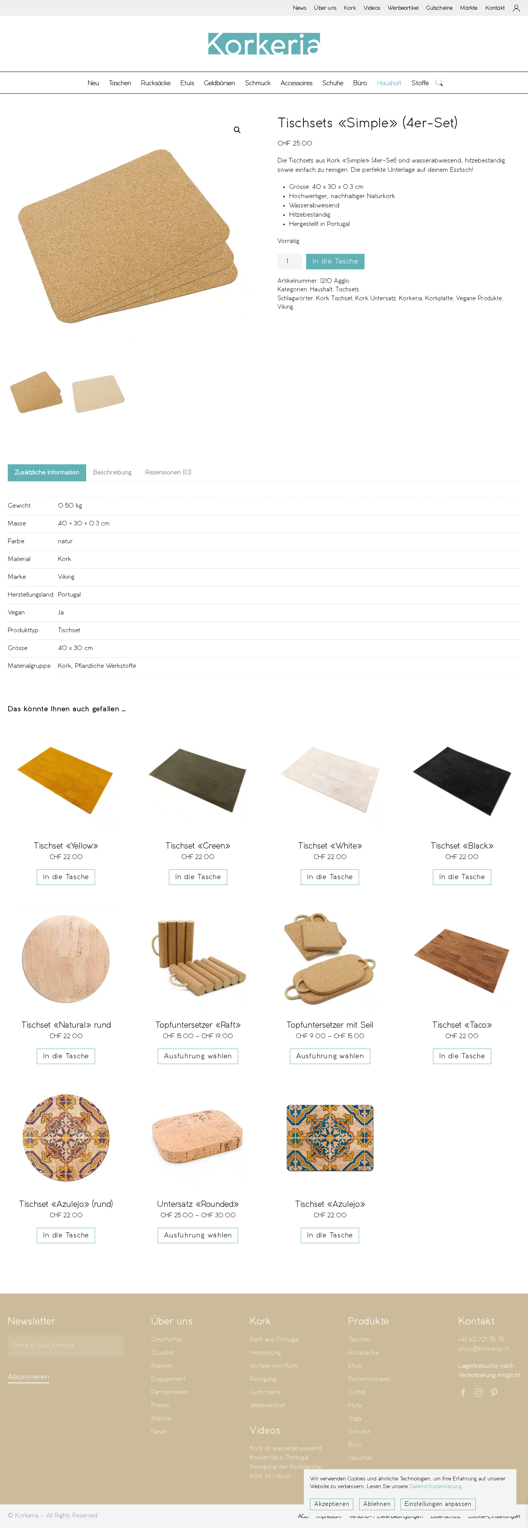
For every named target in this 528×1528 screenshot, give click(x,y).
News (300, 7)
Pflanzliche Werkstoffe (105, 666)
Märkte (468, 7)
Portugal (69, 595)
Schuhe (359, 1432)
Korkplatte (439, 298)
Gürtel (356, 1392)
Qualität (162, 1353)
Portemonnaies (369, 1379)
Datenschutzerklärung (435, 1486)
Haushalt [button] (389, 83)
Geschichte (166, 1340)
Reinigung (263, 1379)
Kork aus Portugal (274, 1340)
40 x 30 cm (75, 648)
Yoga (354, 1419)
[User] (516, 8)
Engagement (168, 1379)
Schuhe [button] (332, 83)
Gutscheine (439, 7)
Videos (372, 7)
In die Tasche (335, 261)
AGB (303, 1516)
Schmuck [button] (258, 83)
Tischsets (347, 290)
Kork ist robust (270, 1476)
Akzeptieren (331, 1504)
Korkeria (410, 298)
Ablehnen (376, 1504)
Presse (160, 1405)
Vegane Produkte (479, 298)
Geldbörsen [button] (219, 83)
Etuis (354, 1366)
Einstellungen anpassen (438, 1504)
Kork (350, 7)
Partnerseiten (169, 1392)
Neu (93, 83)
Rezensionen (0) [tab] (168, 473)
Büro (355, 1445)
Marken (162, 1366)
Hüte (355, 1405)
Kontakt (495, 7)
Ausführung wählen (198, 1056)
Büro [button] (360, 83)
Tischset (69, 630)
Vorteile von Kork (274, 1366)
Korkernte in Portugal (279, 1458)
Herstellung (265, 1353)
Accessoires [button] (296, 83)
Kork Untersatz (375, 298)
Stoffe (420, 83)
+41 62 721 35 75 (481, 1340)
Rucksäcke (155, 83)
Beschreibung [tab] (112, 473)
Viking (285, 307)
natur (65, 541)
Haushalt (321, 290)
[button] (439, 82)
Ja (61, 613)
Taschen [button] (120, 83)
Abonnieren (28, 1377)
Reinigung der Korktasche (286, 1467)
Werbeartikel (403, 7)
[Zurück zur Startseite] (264, 43)
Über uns (325, 7)
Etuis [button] (187, 83)
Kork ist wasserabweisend (286, 1448)
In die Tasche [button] (66, 877)
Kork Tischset (334, 298)
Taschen (359, 1340)
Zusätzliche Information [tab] (47, 473)
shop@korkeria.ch (484, 1349)
